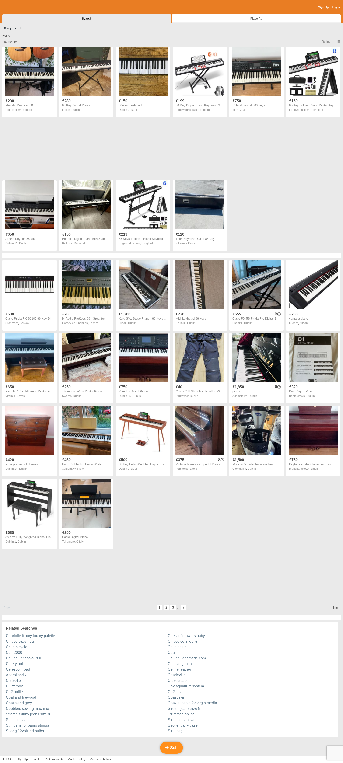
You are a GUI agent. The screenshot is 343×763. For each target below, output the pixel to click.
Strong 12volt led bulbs (25, 731)
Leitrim (93, 323)
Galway (24, 323)
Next (336, 607)
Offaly (80, 541)
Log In (336, 7)
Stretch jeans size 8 (184, 708)
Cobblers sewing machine (27, 708)
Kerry (191, 243)
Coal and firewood (21, 697)
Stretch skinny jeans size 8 (28, 714)
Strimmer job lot (181, 714)
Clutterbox (14, 686)
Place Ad (256, 18)
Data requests (54, 759)
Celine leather (179, 669)
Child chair (177, 647)
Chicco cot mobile (182, 641)
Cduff (172, 652)
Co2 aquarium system (186, 686)
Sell (173, 747)
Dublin (75, 110)
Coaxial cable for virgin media (192, 703)
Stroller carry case (183, 725)
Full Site (7, 759)
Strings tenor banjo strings (27, 725)
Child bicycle (16, 647)
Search (86, 18)
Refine (326, 41)
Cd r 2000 (14, 652)
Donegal (79, 243)
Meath (243, 110)
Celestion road (18, 669)
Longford (204, 110)
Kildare (27, 110)
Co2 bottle (14, 692)
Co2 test (175, 692)
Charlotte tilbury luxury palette (30, 636)
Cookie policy (76, 759)
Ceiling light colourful (23, 658)
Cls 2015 (13, 680)
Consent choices (101, 759)
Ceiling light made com (187, 658)
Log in (37, 759)
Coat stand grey (19, 703)
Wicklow (78, 468)
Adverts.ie (20, 7)
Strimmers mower (182, 720)
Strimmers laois (19, 720)
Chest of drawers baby (186, 636)
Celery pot (14, 664)
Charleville (177, 675)
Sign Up (323, 7)
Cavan (21, 396)
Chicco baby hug (20, 641)
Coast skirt (176, 697)
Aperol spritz (16, 675)
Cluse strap (177, 680)
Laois (193, 468)
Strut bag (175, 731)
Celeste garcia (180, 664)
